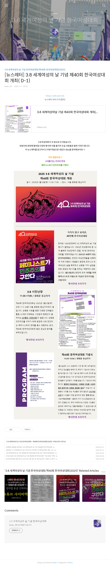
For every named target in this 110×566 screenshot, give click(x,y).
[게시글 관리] (18, 430)
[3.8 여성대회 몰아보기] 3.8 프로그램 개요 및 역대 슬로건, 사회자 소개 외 (30, 459)
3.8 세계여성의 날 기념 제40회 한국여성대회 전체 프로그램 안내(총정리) (30, 453)
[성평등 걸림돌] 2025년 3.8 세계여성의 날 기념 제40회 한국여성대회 (29, 447)
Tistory (70, 563)
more (103, 472)
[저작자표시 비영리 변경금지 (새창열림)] (36, 430)
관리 (68, 55)
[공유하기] (14, 430)
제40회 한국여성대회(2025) (42, 442)
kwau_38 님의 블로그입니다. (20, 525)
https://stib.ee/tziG (55, 95)
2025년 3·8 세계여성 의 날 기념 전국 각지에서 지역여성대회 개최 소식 (30, 450)
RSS (59, 55)
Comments (11, 510)
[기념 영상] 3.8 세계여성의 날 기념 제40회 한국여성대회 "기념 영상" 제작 (30, 456)
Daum (54, 563)
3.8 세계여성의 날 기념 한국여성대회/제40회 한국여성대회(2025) (35, 69)
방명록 (50, 55)
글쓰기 (41, 55)
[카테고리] (6, 5)
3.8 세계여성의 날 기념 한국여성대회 (55, 20)
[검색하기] (104, 5)
